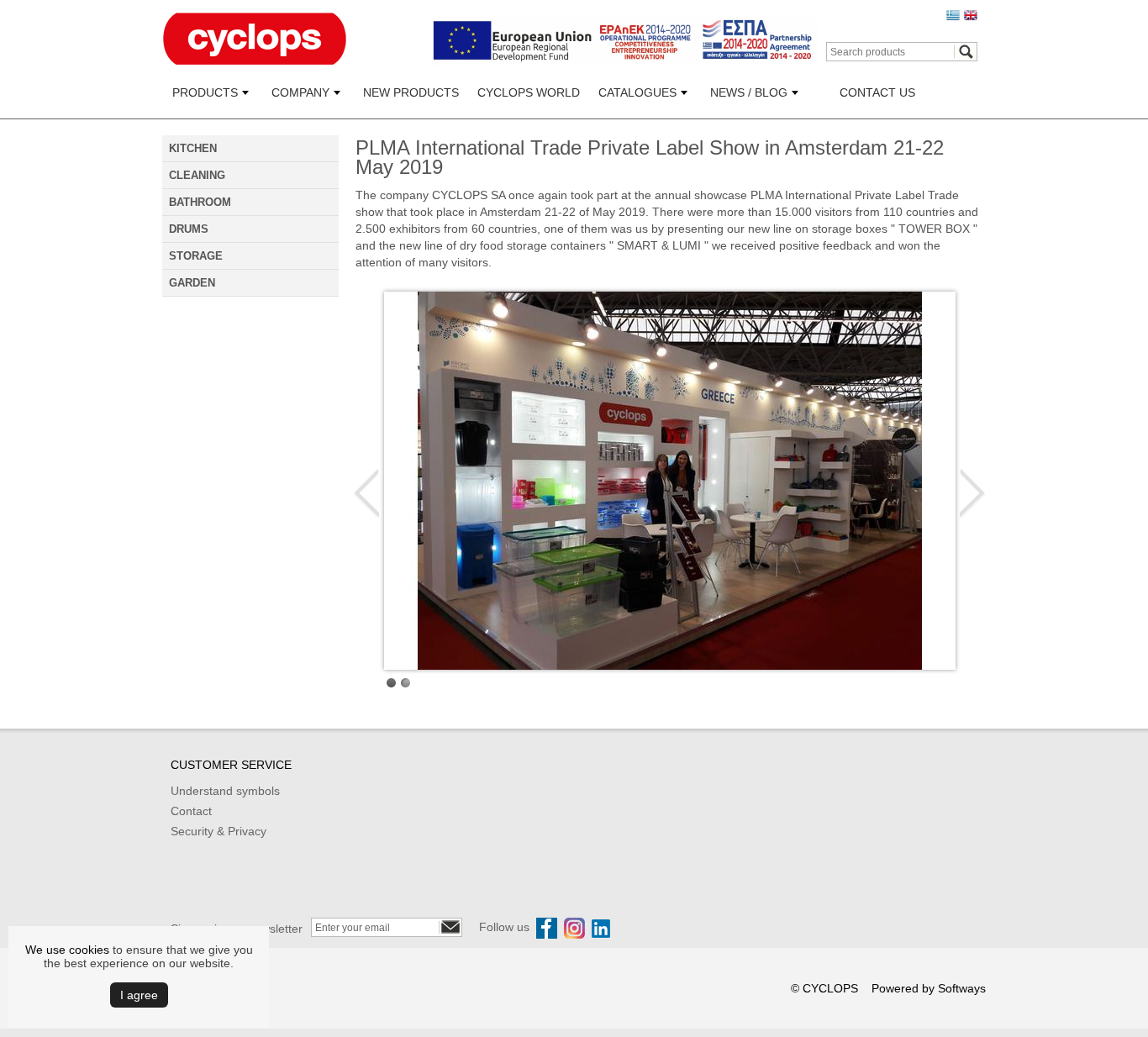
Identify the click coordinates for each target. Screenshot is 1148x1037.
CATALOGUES (637, 92)
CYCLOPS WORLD (528, 92)
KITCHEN (193, 148)
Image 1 (391, 682)
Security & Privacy (218, 831)
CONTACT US (877, 92)
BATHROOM (200, 202)
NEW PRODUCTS (411, 92)
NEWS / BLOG (748, 92)
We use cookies (67, 949)
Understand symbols (225, 790)
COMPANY (300, 92)
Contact (191, 811)
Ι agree (139, 995)
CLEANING (197, 175)
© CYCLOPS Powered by (864, 988)
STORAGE (196, 256)
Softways (962, 988)
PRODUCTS (205, 92)
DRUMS (188, 229)
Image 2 (405, 682)
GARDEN (192, 282)
